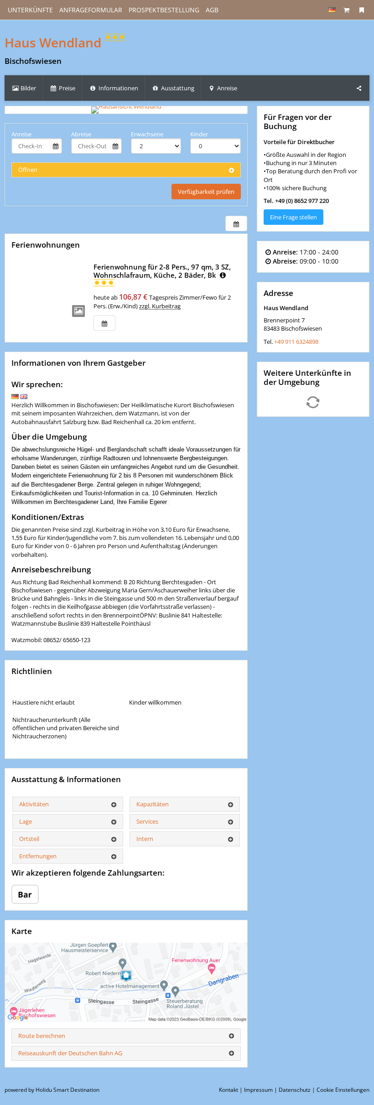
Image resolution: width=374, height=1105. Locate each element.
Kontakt (228, 1090)
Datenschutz (295, 1090)
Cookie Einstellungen (343, 1090)
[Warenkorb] (346, 10)
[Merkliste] (361, 10)
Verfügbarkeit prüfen (206, 191)
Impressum (258, 1090)
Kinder (199, 134)
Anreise (21, 134)
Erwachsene (147, 134)
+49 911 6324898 (296, 341)
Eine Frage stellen (293, 217)
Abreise (81, 134)
